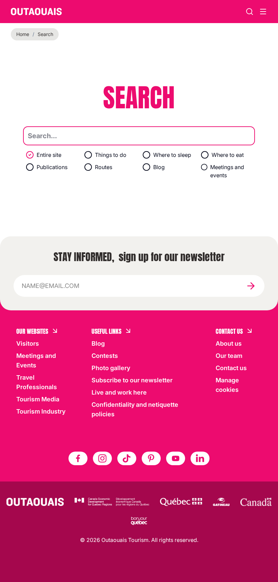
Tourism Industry (40, 411)
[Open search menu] (263, 11)
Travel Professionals (36, 382)
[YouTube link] (175, 458)
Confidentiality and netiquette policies (135, 409)
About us (229, 343)
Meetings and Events (36, 360)
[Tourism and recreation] (181, 502)
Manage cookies (227, 385)
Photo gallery (111, 367)
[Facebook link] (77, 458)
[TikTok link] (126, 458)
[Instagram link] (102, 458)
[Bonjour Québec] (139, 521)
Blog (98, 343)
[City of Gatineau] (221, 502)
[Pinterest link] (151, 458)
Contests (105, 355)
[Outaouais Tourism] (35, 502)
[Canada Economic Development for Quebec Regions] (112, 502)
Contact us (231, 367)
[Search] (249, 11)
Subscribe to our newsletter (132, 380)
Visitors (27, 343)
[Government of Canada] (256, 502)
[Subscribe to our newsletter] (250, 285)
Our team (229, 355)
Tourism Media (37, 399)
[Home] (36, 11)
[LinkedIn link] (200, 458)
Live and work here (119, 392)
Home (22, 34)
